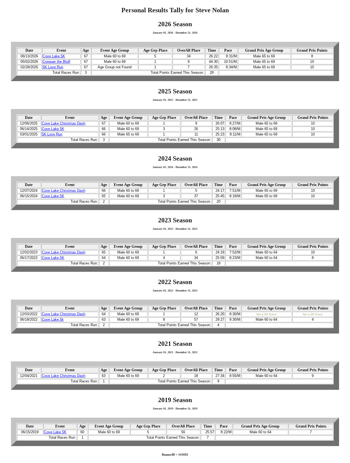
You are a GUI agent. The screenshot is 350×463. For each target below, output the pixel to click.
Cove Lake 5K (54, 56)
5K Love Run (53, 67)
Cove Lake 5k (53, 320)
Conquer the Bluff (56, 62)
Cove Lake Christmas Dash (63, 123)
